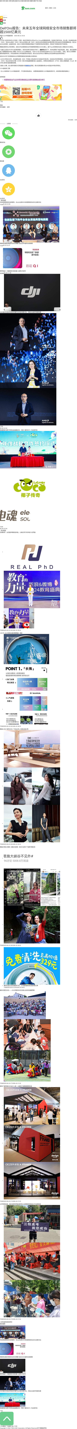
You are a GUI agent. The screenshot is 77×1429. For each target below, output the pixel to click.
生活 (19, 1)
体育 (10, 1)
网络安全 (28, 65)
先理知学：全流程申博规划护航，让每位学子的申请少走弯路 (17, 532)
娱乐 (7, 1)
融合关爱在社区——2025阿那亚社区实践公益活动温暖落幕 (17, 990)
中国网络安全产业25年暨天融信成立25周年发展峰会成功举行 (24, 79)
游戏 (13, 1)
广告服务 (8, 1426)
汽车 (37, 1)
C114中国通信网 (8, 35)
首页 (1, 1)
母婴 (22, 1)
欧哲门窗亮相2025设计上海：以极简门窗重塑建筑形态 (16, 1086)
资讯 (4, 1)
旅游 (16, 1)
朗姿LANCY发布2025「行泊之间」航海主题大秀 (14, 729)
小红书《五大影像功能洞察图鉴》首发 (11, 633)
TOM (1, 204)
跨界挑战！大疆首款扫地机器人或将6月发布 (13, 271)
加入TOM (14, 1426)
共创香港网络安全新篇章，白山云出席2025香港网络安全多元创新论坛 (20, 202)
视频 (25, 1)
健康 (31, 1)
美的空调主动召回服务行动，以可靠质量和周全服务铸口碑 (21, 985)
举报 (1, 105)
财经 (28, 1)
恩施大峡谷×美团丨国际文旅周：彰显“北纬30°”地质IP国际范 (17, 847)
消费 (34, 1)
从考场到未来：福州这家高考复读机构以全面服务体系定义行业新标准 (20, 1204)
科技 (40, 1)
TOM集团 (3, 1426)
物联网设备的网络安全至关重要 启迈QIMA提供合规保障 (16, 243)
